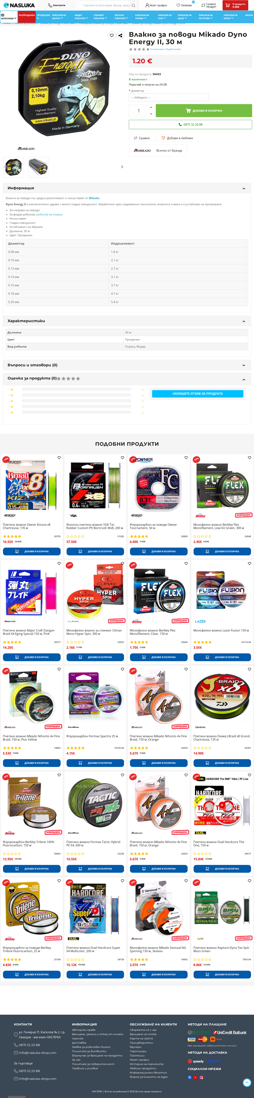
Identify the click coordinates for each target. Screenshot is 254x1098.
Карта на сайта (141, 1038)
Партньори (138, 1051)
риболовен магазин (226, 1045)
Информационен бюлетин (148, 1072)
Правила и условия (85, 1068)
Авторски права (83, 1030)
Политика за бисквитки (89, 1051)
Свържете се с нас (143, 1030)
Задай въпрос (173, 49)
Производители (141, 1042)
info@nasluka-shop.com (37, 1053)
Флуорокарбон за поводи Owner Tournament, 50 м (153, 526)
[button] (5, 166)
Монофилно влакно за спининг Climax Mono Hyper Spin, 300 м (94, 632)
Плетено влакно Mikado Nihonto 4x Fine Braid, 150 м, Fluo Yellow (31, 738)
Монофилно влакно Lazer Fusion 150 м (221, 630)
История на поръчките (147, 1064)
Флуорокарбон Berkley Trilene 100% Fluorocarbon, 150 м (28, 843)
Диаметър (137, 90)
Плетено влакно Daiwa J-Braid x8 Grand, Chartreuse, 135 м (221, 738)
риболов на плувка (49, 214)
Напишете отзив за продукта (198, 394)
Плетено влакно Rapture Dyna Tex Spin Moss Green (221, 949)
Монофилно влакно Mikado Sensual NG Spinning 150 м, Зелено (158, 949)
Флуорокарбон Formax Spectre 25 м (92, 736)
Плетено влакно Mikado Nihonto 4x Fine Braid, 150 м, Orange (158, 738)
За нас (76, 1059)
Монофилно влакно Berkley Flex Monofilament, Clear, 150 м (152, 632)
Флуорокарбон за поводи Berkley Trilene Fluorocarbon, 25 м (27, 949)
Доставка (79, 1042)
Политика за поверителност (93, 1064)
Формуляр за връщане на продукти (97, 1055)
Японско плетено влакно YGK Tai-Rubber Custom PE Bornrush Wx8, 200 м (94, 526)
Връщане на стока (143, 1034)
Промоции (137, 1055)
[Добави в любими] (111, 35)
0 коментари (157, 49)
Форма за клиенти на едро (149, 1077)
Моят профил (139, 1059)
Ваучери (135, 1047)
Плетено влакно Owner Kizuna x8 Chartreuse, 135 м (26, 526)
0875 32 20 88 (29, 1045)
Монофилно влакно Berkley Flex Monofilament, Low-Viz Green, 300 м (218, 526)
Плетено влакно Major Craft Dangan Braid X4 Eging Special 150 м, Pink (28, 632)
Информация (21, 188)
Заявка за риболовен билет (91, 1047)
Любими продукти (143, 1068)
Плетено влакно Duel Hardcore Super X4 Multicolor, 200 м (93, 949)
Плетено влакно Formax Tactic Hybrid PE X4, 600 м (93, 843)
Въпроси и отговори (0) (32, 365)
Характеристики (26, 321)
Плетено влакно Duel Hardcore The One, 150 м (218, 843)
